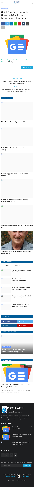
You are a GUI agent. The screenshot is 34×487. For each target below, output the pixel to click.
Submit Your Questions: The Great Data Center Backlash (16, 385)
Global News (5, 8)
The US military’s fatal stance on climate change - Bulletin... (22, 427)
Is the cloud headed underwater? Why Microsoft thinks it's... (21, 288)
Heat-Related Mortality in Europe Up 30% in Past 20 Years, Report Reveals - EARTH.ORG (17, 90)
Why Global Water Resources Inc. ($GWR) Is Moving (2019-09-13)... (15, 200)
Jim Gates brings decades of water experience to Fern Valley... (16, 252)
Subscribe (27, 465)
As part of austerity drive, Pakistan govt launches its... (17, 226)
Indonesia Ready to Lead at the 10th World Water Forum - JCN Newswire (17, 82)
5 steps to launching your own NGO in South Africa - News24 (21, 435)
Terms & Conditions (21, 480)
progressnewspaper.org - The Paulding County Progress (20, 305)
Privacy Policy (10, 480)
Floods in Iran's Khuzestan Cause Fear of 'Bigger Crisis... (21, 271)
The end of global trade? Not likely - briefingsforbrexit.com (22, 297)
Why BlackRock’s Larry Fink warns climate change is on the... (21, 279)
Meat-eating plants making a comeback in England (14, 175)
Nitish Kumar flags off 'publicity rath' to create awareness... (16, 123)
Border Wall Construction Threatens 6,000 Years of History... (21, 443)
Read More (26, 67)
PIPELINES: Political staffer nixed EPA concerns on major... (16, 149)
